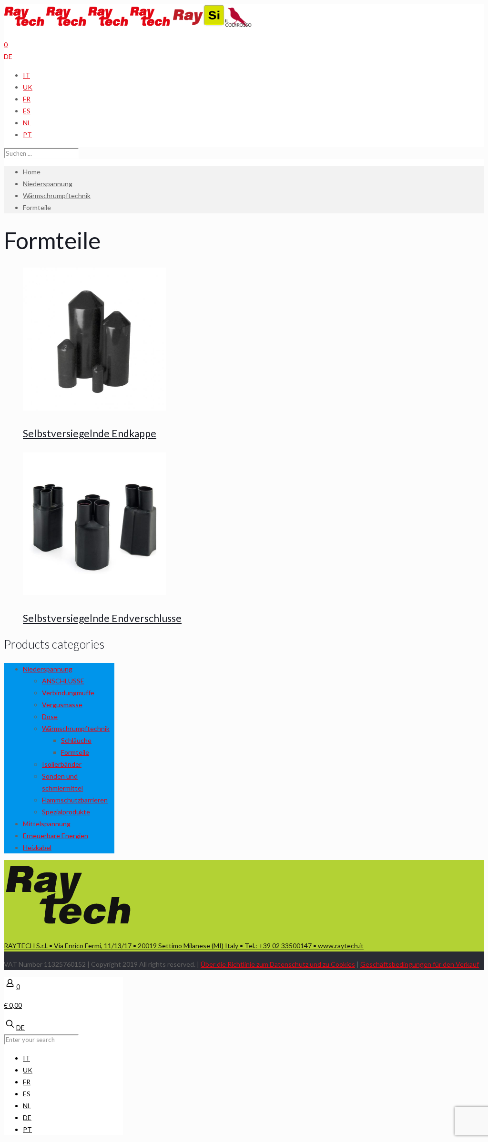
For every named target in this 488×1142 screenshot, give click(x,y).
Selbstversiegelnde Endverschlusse (102, 618)
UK (27, 87)
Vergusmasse (62, 705)
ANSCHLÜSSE (63, 681)
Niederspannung (47, 184)
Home (32, 172)
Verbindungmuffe (68, 693)
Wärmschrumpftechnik (57, 195)
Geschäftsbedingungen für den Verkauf (419, 964)
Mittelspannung (47, 824)
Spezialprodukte (66, 812)
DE (8, 56)
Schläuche (76, 740)
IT (26, 75)
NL (27, 123)
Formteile (75, 752)
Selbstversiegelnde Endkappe (89, 433)
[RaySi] (199, 24)
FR (26, 99)
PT (27, 134)
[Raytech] (88, 24)
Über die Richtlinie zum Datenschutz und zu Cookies (278, 964)
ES (26, 111)
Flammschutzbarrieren (75, 800)
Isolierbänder (61, 764)
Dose (50, 716)
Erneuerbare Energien (55, 835)
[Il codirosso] (238, 24)
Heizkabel (37, 847)
